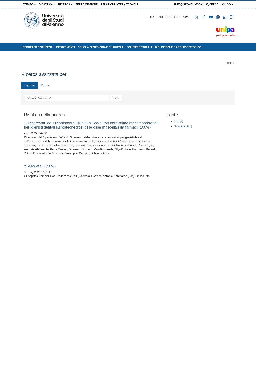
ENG (160, 17)
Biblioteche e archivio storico (178, 47)
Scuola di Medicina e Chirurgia (101, 47)
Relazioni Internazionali (119, 4)
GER (177, 17)
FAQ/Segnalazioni (189, 4)
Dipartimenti (65, 47)
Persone (45, 85)
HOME (228, 63)
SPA (186, 17)
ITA (152, 17)
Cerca (214, 4)
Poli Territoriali (139, 47)
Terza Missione (87, 4)
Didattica (46, 4)
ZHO (169, 17)
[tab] (29, 85)
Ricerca (64, 4)
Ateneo (28, 4)
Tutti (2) (178, 121)
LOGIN (228, 4)
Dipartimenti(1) (183, 126)
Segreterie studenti (38, 47)
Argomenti (29, 85)
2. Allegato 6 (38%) (40, 166)
